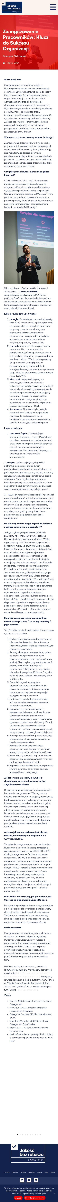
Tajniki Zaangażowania (27, 989)
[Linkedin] (22, 1180)
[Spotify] (36, 1180)
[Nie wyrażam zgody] (54, 1193)
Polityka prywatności (34, 1198)
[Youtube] (29, 1180)
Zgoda (18, 1198)
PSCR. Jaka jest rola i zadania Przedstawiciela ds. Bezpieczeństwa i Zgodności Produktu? (24, 1095)
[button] (17, 1134)
